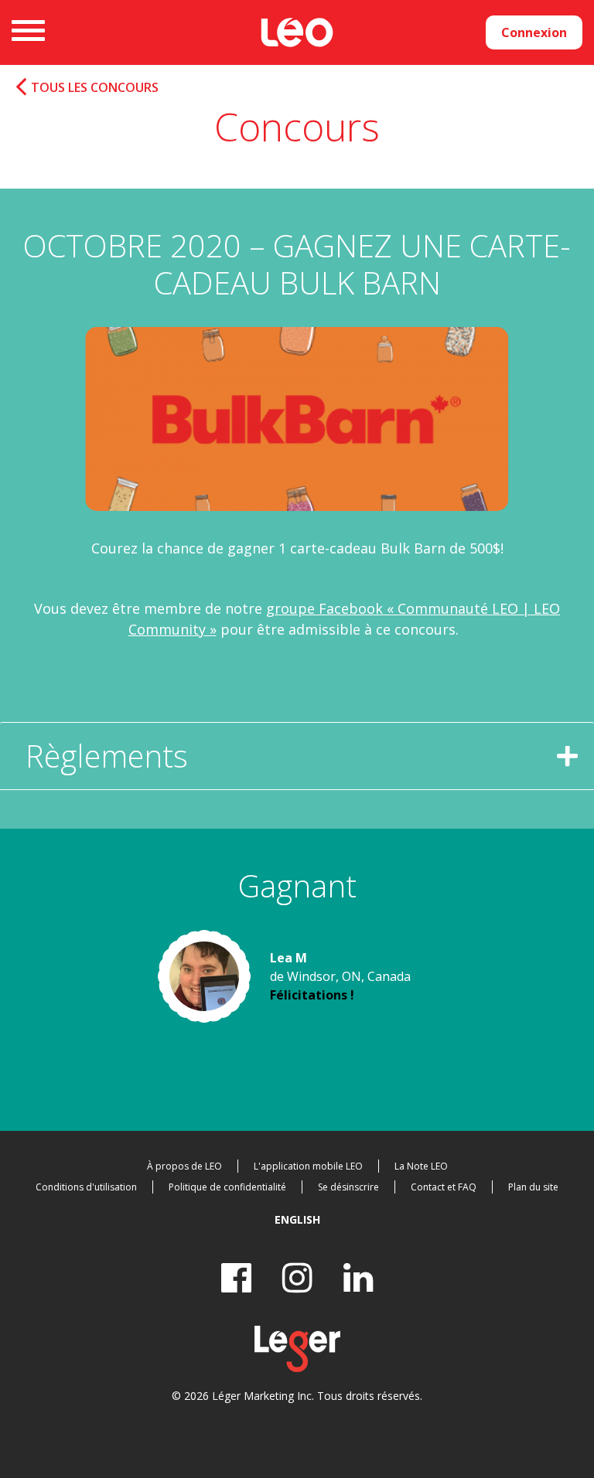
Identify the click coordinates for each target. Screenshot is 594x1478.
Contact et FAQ (443, 1187)
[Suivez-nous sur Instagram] (297, 1277)
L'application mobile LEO (308, 1166)
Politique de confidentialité (227, 1187)
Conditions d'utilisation (86, 1187)
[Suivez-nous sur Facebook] (236, 1277)
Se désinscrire (348, 1187)
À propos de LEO (184, 1166)
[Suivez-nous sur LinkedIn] (358, 1277)
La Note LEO (421, 1166)
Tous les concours (95, 87)
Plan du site (533, 1187)
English (297, 1219)
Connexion (534, 32)
